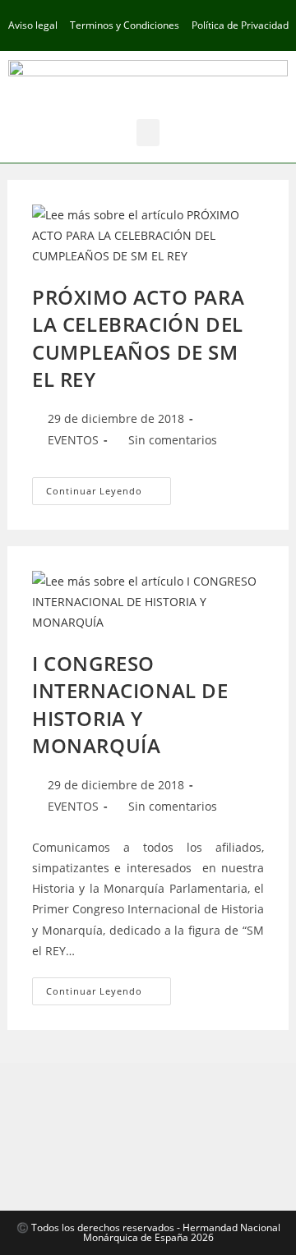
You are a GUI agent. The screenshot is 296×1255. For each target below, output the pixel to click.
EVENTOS (73, 440)
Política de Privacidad (240, 25)
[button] (148, 132)
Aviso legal (33, 25)
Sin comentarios (172, 440)
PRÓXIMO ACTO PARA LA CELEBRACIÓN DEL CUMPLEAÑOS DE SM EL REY (138, 338)
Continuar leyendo (108, 487)
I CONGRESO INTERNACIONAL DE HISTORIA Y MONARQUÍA (130, 705)
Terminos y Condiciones (124, 25)
